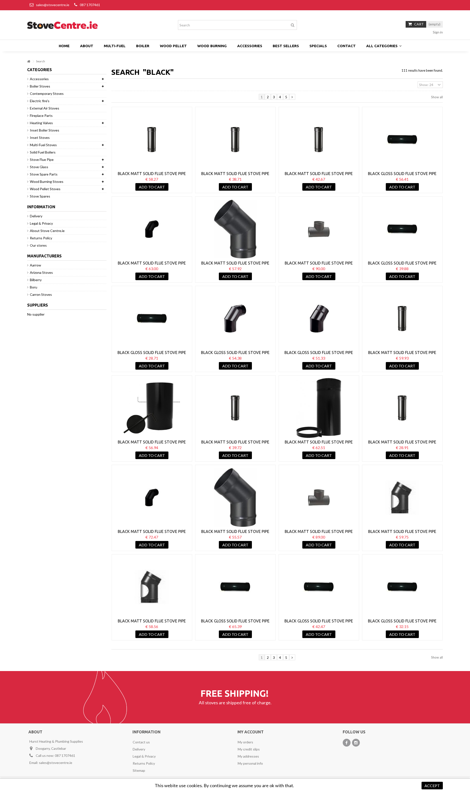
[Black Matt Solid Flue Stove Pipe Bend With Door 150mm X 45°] (152, 587)
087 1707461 (90, 5)
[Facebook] (347, 743)
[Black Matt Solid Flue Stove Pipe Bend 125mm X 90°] (152, 229)
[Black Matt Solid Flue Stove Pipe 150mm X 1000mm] (402, 318)
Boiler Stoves (40, 86)
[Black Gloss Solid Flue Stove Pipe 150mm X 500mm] (319, 587)
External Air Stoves (44, 108)
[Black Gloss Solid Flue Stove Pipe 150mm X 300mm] (402, 587)
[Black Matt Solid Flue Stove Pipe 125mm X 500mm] (235, 139)
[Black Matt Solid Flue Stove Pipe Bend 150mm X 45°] (235, 497)
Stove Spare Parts (44, 174)
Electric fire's (39, 101)
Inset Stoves (40, 137)
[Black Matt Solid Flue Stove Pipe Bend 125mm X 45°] (235, 229)
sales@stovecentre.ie (52, 5)
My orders (245, 742)
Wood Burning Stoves (46, 181)
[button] (384, 45)
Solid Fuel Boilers (43, 152)
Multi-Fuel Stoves (43, 145)
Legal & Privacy (41, 223)
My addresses (248, 756)
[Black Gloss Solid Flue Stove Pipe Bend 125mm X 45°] (319, 318)
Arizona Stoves (41, 272)
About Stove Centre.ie (47, 231)
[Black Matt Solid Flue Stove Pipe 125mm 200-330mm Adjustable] (319, 408)
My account (250, 732)
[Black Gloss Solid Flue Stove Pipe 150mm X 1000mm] (235, 587)
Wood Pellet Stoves (45, 189)
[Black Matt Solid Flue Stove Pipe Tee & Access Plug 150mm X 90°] (319, 497)
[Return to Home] (28, 61)
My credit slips (249, 749)
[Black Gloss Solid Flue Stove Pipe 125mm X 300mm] (152, 318)
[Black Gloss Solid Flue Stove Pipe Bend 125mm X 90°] (235, 318)
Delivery (36, 216)
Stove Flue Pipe (42, 159)
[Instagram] (356, 743)
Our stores (38, 245)
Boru (33, 287)
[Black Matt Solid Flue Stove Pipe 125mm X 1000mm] (152, 139)
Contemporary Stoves (47, 93)
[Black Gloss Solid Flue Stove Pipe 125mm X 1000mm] (402, 139)
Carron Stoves (41, 294)
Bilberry (36, 280)
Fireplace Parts (41, 115)
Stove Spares (40, 196)
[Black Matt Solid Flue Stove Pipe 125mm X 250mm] (319, 139)
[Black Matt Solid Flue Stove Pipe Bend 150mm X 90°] (152, 497)
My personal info (250, 763)
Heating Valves (41, 123)
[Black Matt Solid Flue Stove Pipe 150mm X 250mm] (402, 408)
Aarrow (35, 265)
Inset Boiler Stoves (44, 130)
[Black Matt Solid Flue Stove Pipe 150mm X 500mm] (235, 408)
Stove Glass (39, 167)
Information (41, 207)
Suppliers (37, 305)
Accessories (39, 79)
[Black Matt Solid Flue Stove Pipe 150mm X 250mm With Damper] (152, 408)
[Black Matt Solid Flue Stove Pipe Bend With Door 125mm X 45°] (402, 497)
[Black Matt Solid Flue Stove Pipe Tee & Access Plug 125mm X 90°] (319, 229)
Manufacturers (44, 256)
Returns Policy (41, 238)
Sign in (437, 32)
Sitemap (139, 770)
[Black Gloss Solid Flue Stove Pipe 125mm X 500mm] (402, 229)
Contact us (141, 742)
